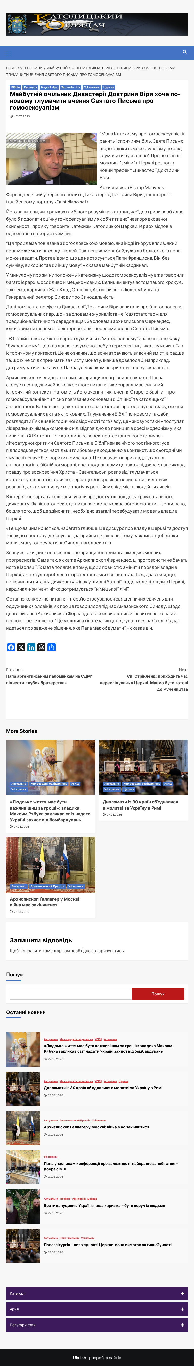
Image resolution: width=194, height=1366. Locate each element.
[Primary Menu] (11, 52)
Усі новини (91, 87)
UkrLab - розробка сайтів (97, 1357)
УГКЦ (75, 783)
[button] (97, 1293)
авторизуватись (107, 950)
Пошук (14, 974)
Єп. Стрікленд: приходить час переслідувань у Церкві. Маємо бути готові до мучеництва (144, 679)
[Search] (185, 52)
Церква (108, 87)
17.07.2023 (22, 116)
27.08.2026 (21, 827)
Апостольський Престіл (47, 886)
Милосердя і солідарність (49, 783)
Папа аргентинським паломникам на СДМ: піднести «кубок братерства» (49, 676)
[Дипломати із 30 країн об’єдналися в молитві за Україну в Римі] (143, 767)
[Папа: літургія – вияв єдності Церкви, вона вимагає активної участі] (23, 1246)
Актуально (18, 783)
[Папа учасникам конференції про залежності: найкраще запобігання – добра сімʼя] (23, 1167)
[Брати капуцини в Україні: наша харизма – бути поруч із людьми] (23, 1206)
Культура (30, 87)
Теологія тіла (70, 87)
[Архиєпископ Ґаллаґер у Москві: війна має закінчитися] (50, 865)
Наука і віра (49, 87)
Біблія (15, 87)
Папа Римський (69, 1237)
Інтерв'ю (65, 1198)
